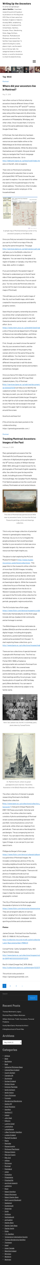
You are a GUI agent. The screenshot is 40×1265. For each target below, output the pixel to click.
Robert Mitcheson (11, 1194)
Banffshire (8, 1061)
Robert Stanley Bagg (11, 1197)
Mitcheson (8, 1163)
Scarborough (9, 1206)
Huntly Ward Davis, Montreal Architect (15, 1025)
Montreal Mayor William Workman (14, 1015)
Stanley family (9, 1228)
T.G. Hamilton (9, 1234)
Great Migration (10, 1107)
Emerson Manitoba (11, 1087)
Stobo (7, 1231)
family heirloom (10, 1090)
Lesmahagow (9, 1129)
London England (10, 1135)
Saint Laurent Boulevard (13, 1200)
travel (6, 1245)
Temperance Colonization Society (16, 1237)
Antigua (7, 1056)
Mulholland (8, 1169)
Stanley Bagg (9, 1223)
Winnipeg (8, 1254)
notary (7, 1172)
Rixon (6, 1189)
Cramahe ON (9, 1075)
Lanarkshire (9, 1126)
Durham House (10, 1084)
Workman (8, 1259)
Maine (7, 1141)
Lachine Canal (9, 1124)
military (7, 1160)
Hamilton (8, 1109)
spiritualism (9, 1220)
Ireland (7, 1115)
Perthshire (8, 1175)
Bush (6, 1064)
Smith (7, 1211)
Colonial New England (12, 1070)
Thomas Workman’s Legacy (12, 1012)
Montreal (6, 81)
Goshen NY (8, 1104)
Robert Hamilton (10, 1192)
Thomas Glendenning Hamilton (15, 1240)
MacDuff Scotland (11, 1138)
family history (9, 1092)
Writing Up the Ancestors (17, 3)
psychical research (11, 1183)
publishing (8, 1186)
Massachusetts (10, 1146)
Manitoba (8, 1143)
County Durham (10, 1073)
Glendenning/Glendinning (13, 1101)
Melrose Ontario (10, 1152)
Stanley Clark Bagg (11, 1226)
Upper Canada (9, 1248)
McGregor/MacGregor (12, 1149)
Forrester (8, 1098)
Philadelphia (9, 1177)
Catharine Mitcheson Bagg (14, 1067)
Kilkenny (7, 1121)
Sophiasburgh (9, 1217)
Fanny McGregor (10, 1095)
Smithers (8, 1214)
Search (5, 994)
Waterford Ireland (10, 1251)
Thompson (8, 1242)
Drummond (8, 1078)
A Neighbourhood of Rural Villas (13, 1029)
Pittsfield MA (9, 1180)
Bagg (6, 1059)
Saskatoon (8, 1203)
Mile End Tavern (10, 1155)
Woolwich (8, 1257)
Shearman (8, 1208)
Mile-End (8, 1158)
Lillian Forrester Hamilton (13, 1132)
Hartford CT (8, 1112)
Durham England (10, 1081)
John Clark (8, 1118)
